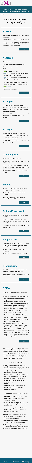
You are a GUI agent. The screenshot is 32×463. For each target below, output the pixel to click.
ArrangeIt (8, 101)
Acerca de (7, 462)
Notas (24, 6)
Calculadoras (19, 6)
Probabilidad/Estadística (16, 11)
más (24, 49)
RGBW (6, 288)
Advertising (25, 462)
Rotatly (7, 31)
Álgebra (6, 9)
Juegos (28, 6)
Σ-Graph (7, 129)
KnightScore (10, 239)
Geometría (10, 9)
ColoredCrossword (13, 211)
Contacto (16, 462)
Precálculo (15, 9)
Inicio (2, 14)
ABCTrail (8, 58)
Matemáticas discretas (7, 11)
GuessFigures (10, 154)
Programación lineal (25, 11)
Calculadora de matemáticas (8, 6)
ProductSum (10, 266)
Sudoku (7, 184)
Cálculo (19, 9)
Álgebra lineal (24, 9)
